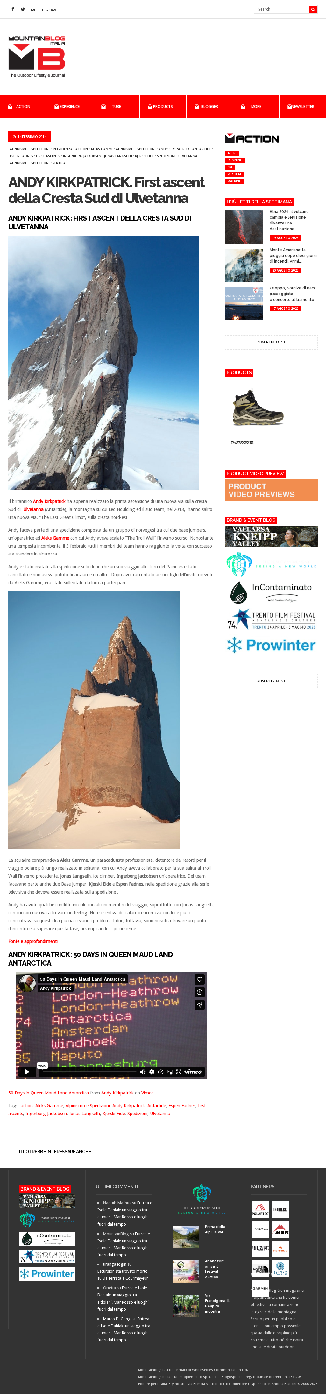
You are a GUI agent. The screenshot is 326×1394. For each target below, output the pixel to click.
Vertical (60, 163)
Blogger (209, 106)
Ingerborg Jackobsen (82, 156)
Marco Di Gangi (117, 1318)
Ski (230, 167)
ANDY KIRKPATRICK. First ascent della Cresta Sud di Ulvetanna (106, 190)
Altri (232, 153)
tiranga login (114, 1264)
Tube (116, 106)
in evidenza (63, 149)
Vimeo (147, 1092)
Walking (235, 181)
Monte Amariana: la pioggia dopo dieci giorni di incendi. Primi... (293, 256)
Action (23, 106)
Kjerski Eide (144, 156)
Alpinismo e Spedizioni (30, 149)
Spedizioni (166, 156)
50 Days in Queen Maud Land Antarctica (48, 1092)
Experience (70, 106)
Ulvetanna (187, 156)
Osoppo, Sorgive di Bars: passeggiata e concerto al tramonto (293, 294)
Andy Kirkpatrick (174, 149)
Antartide (201, 149)
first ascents (48, 156)
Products (163, 106)
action (81, 149)
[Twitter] (23, 9)
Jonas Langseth (118, 156)
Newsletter (302, 106)
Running (235, 160)
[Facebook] (13, 9)
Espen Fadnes (21, 156)
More (256, 106)
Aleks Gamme (102, 149)
